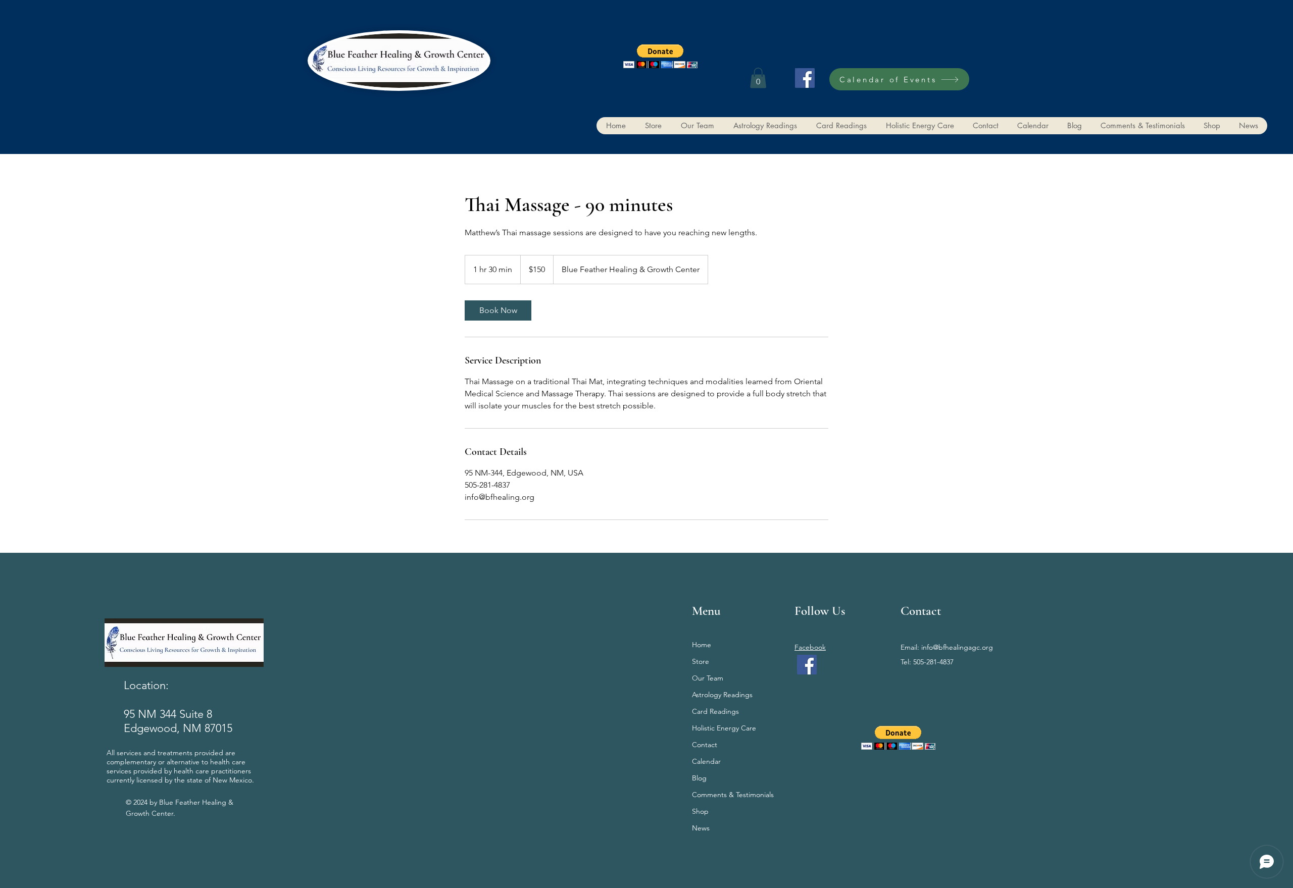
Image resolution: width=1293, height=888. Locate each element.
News (701, 827)
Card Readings (715, 711)
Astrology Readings (722, 694)
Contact (704, 744)
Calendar (706, 761)
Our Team (707, 678)
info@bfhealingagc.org (957, 647)
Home (701, 644)
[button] (660, 56)
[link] (498, 310)
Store (700, 661)
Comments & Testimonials (732, 794)
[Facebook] (805, 78)
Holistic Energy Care (724, 728)
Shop (700, 811)
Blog (699, 777)
